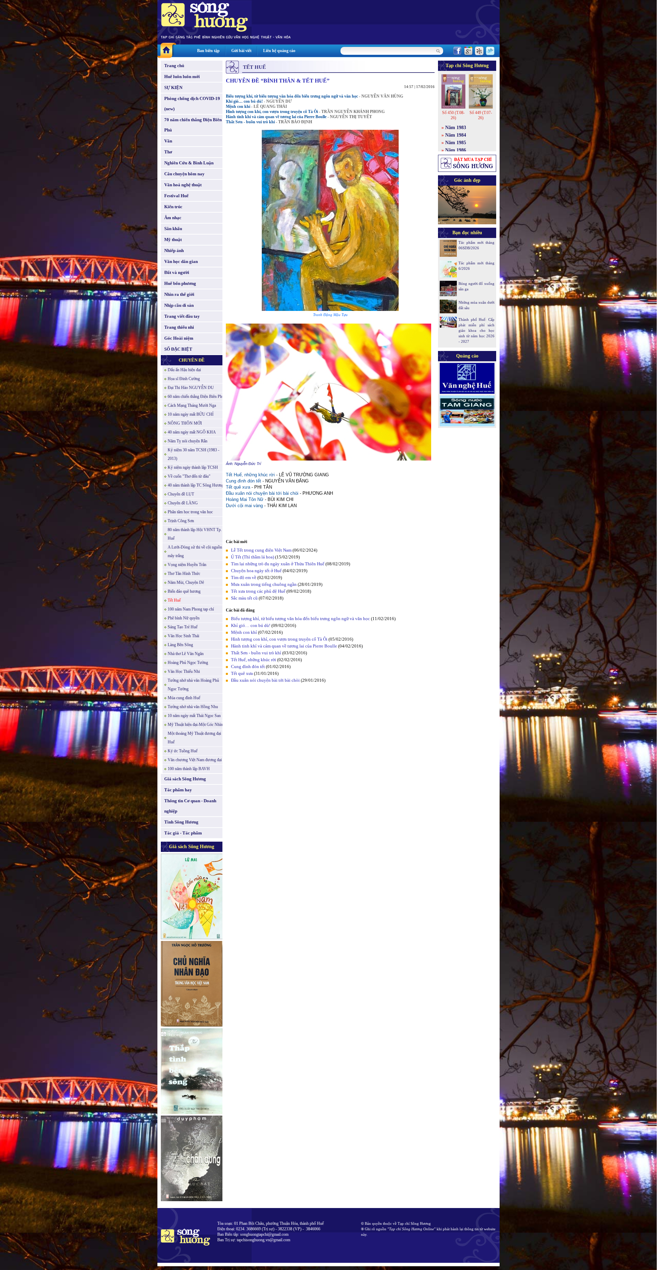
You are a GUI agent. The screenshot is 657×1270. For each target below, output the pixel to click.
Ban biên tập (208, 50)
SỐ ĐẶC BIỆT (178, 349)
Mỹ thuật (173, 239)
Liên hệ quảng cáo (279, 50)
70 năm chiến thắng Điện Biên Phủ (193, 125)
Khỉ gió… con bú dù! (244, 101)
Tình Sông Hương (181, 822)
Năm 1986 (455, 150)
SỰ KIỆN (173, 87)
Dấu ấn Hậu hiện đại (184, 369)
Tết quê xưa (238, 487)
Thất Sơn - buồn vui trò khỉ (250, 122)
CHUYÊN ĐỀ (192, 360)
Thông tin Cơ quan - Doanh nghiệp (190, 806)
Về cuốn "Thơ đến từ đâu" (189, 476)
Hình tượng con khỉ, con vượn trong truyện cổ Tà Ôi (272, 111)
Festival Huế (176, 195)
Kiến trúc (173, 206)
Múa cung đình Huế (184, 697)
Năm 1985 (455, 142)
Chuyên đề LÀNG (183, 503)
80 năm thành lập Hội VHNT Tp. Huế (195, 534)
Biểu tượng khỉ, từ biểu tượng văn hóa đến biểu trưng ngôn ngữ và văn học (292, 96)
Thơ (168, 151)
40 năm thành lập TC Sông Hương (196, 485)
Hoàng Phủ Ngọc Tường (188, 662)
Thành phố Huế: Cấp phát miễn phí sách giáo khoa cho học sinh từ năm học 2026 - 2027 (476, 330)
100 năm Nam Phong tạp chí (191, 609)
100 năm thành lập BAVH (189, 768)
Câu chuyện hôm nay (184, 173)
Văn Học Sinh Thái (183, 635)
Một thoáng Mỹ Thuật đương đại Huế (194, 737)
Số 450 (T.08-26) (453, 115)
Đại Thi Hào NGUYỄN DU (191, 387)
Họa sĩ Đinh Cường (184, 378)
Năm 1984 (455, 135)
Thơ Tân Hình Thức (184, 573)
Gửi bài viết (241, 50)
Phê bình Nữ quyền (183, 618)
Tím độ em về (243, 577)
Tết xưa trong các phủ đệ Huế (258, 591)
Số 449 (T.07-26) (480, 115)
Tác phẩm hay (178, 789)
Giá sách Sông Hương (185, 778)
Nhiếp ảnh (174, 250)
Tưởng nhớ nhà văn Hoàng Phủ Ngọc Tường (193, 684)
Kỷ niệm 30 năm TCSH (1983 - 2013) (193, 454)
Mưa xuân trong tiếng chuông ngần (264, 584)
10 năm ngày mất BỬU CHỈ (191, 414)
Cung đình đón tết (243, 480)
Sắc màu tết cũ (244, 598)
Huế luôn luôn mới (182, 76)
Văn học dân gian (181, 261)
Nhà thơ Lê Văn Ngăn (186, 653)
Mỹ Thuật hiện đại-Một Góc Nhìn (195, 724)
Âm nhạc (172, 217)
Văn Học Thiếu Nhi (184, 671)
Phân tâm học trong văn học (190, 512)
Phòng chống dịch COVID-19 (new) (192, 103)
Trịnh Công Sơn (181, 520)
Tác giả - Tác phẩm (183, 832)
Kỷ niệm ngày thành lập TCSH (193, 467)
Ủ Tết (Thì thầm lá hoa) (252, 556)
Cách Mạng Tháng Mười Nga (192, 405)
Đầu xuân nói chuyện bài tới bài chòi (262, 493)
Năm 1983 (455, 127)
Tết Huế (174, 600)
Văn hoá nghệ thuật (183, 184)
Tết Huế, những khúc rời (250, 474)
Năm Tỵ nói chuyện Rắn (187, 441)
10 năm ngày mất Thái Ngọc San (194, 715)
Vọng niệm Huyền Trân (187, 564)
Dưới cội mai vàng (244, 505)
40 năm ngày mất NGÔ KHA (192, 432)
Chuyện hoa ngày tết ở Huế (256, 570)
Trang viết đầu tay (182, 316)
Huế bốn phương (180, 283)
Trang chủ (174, 65)
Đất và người (176, 272)
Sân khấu (173, 228)
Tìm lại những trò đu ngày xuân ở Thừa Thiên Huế (277, 563)
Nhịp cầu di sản (179, 305)
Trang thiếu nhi (179, 327)
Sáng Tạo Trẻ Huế (182, 627)
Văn (168, 140)
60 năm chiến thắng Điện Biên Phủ (196, 396)
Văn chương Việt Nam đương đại (195, 759)
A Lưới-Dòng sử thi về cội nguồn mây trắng (195, 551)
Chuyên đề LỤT (181, 494)
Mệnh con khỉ (238, 106)
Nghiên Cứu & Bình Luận (189, 162)
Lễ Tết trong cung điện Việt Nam (261, 550)
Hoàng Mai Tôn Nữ (244, 499)
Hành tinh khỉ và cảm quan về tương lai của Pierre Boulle (276, 116)
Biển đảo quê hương (184, 591)
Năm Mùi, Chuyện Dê (186, 582)
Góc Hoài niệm (178, 338)
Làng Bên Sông (180, 644)
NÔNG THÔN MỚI (185, 423)
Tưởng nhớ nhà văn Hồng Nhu (193, 706)
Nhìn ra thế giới (179, 294)
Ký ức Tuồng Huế (182, 751)
